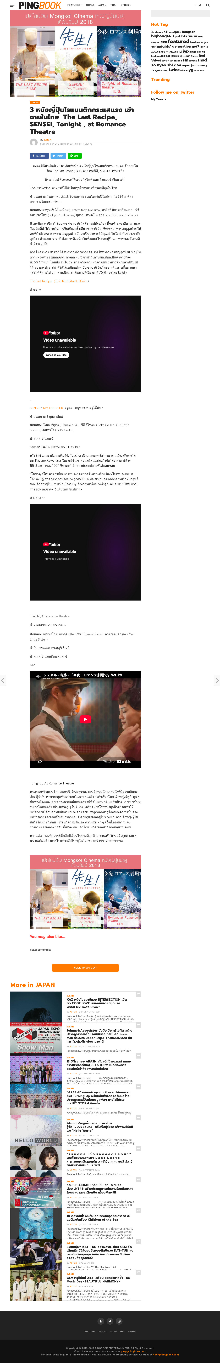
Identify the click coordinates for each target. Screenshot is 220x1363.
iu (207, 47)
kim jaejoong (197, 51)
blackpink (174, 36)
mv (184, 56)
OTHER (124, 5)
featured (179, 41)
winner (184, 70)
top (166, 70)
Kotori (47, 139)
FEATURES (73, 5)
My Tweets (158, 99)
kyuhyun (156, 56)
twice (174, 70)
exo (164, 42)
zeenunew (199, 70)
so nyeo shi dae (166, 65)
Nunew (194, 56)
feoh (193, 42)
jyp (186, 51)
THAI (113, 5)
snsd (202, 60)
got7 (195, 46)
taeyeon (157, 70)
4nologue (157, 32)
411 (166, 32)
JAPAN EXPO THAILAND (164, 51)
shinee (178, 60)
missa (178, 56)
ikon (202, 47)
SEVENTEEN (167, 60)
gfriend (156, 47)
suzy (203, 65)
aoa (171, 32)
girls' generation (176, 46)
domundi (155, 42)
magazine (168, 56)
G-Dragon (202, 42)
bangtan (188, 31)
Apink (177, 32)
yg (191, 70)
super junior (191, 65)
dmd (200, 36)
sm (185, 60)
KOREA (89, 5)
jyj (180, 51)
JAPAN (102, 5)
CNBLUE (192, 36)
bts (184, 36)
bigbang (159, 36)
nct (188, 56)
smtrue (193, 60)
